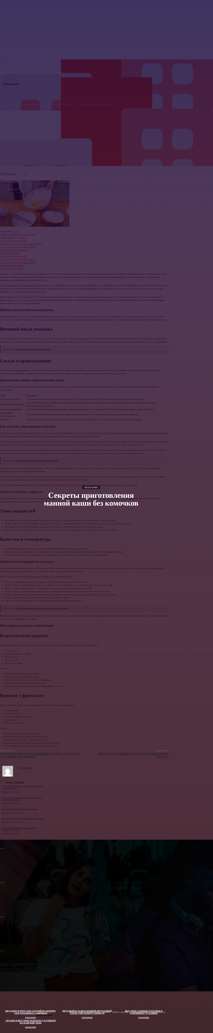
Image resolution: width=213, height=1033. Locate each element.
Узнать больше (30, 1018)
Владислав (25, 767)
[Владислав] (9, 771)
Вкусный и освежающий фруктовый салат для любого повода (87, 1012)
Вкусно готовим (91, 487)
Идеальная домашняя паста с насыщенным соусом (133, 755)
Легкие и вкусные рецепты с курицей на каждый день (30, 1022)
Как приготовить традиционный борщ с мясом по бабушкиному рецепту (40, 755)
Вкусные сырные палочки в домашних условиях (143, 1012)
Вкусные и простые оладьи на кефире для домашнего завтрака (30, 1012)
